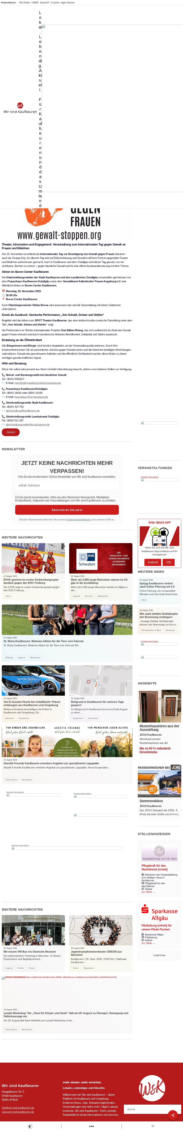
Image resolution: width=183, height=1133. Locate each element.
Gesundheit (11, 780)
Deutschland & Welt (151, 630)
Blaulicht (10, 718)
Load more (159, 955)
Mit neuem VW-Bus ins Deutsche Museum (30, 951)
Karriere (89, 596)
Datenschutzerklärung (79, 519)
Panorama (93, 718)
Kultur (32, 968)
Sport (8, 596)
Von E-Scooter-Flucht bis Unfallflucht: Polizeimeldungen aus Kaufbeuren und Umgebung (32, 703)
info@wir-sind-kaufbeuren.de (18, 1107)
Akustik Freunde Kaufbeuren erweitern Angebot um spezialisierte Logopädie (51, 763)
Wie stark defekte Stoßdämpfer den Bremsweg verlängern (159, 615)
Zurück (11, 432)
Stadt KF (44, 2)
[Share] (173, 1115)
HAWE (35, 2)
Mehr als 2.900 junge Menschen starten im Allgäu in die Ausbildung (99, 581)
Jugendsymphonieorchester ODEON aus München (96, 953)
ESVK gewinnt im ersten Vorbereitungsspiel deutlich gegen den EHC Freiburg (31, 581)
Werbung (170, 630)
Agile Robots (68, 2)
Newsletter (103, 596)
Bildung (9, 658)
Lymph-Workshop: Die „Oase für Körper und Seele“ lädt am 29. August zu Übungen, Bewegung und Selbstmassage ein (66, 1015)
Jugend (76, 596)
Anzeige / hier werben (15, 792)
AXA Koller (24, 2)
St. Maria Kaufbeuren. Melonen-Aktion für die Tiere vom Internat (43, 641)
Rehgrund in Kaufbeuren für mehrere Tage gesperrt (97, 703)
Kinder (21, 968)
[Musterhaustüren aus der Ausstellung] (160, 706)
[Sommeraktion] (160, 781)
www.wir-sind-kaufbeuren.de (18, 1111)
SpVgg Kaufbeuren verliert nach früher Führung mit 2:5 (157, 585)
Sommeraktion (151, 801)
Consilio (55, 2)
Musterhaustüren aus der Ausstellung (159, 728)
